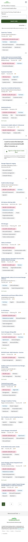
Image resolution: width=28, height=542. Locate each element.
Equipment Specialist (6, 72)
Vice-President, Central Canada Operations (12, 417)
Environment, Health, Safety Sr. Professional (12, 125)
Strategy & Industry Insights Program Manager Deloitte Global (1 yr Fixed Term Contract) (13, 485)
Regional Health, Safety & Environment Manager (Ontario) (13, 278)
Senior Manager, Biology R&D (8, 332)
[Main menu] (26, 2)
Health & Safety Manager (7, 183)
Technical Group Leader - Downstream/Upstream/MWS (8, 384)
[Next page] (20, 504)
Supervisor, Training (6, 32)
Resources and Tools (13, 513)
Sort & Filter (21, 25)
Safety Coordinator (6, 242)
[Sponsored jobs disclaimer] (26, 28)
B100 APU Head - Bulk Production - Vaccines (12, 352)
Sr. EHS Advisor (5, 310)
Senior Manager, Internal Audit (9, 430)
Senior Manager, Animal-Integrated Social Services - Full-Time (11, 463)
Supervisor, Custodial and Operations (10, 88)
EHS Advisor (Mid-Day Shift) (8, 202)
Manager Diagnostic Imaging (8, 163)
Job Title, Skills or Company (8, 6)
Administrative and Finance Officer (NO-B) (12, 295)
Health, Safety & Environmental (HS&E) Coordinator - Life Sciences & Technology (11, 57)
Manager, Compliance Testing (8, 401)
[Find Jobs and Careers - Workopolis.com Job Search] (7, 2)
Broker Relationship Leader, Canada (10, 446)
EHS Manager (4, 224)
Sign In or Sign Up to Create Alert (16, 151)
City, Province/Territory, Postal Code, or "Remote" (11, 13)
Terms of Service (7, 157)
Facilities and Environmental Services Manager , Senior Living (13, 366)
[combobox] (14, 8)
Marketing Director (6, 107)
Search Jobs (14, 21)
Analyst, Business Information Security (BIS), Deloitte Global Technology (12, 259)
